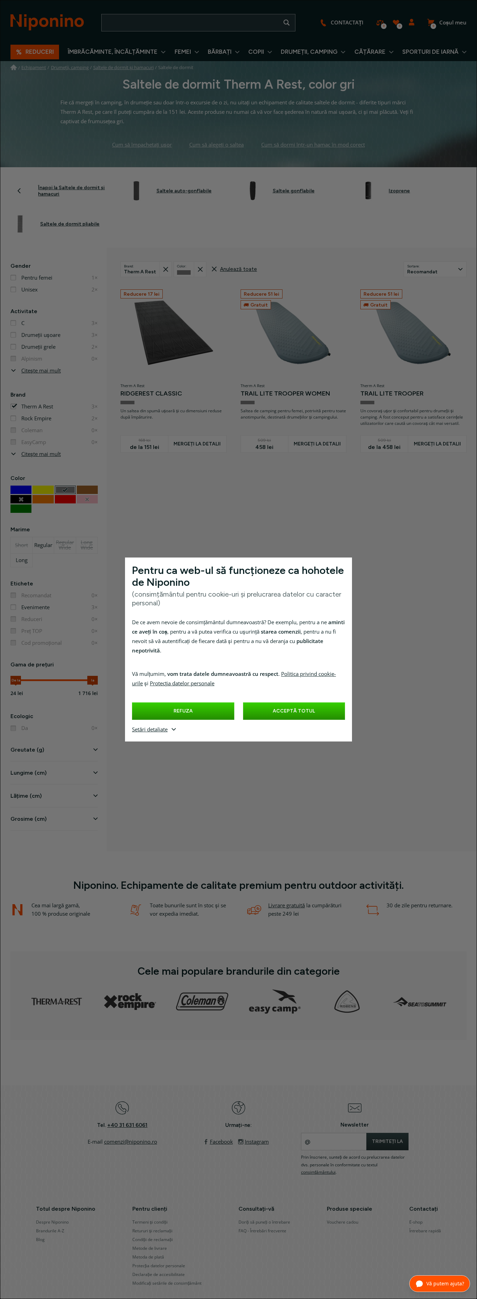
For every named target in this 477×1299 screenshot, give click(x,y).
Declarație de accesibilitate (158, 1274)
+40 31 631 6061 (127, 1125)
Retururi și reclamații (152, 1231)
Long (22, 560)
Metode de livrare (149, 1248)
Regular (43, 545)
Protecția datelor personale (182, 683)
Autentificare (411, 22)
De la (16, 680)
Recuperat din (165, 269)
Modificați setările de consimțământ (166, 1283)
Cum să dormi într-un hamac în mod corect (313, 145)
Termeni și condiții (150, 1222)
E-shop (416, 1222)
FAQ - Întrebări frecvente (262, 1231)
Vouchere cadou (342, 1222)
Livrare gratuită (286, 905)
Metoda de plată (148, 1257)
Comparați (380, 22)
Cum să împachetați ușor (142, 145)
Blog (40, 1240)
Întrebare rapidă (425, 1231)
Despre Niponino (52, 1222)
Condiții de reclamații (152, 1240)
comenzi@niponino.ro (130, 1142)
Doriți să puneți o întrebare (264, 1222)
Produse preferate (396, 22)
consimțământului (318, 1172)
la (92, 680)
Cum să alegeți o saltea (216, 145)
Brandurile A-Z (50, 1231)
